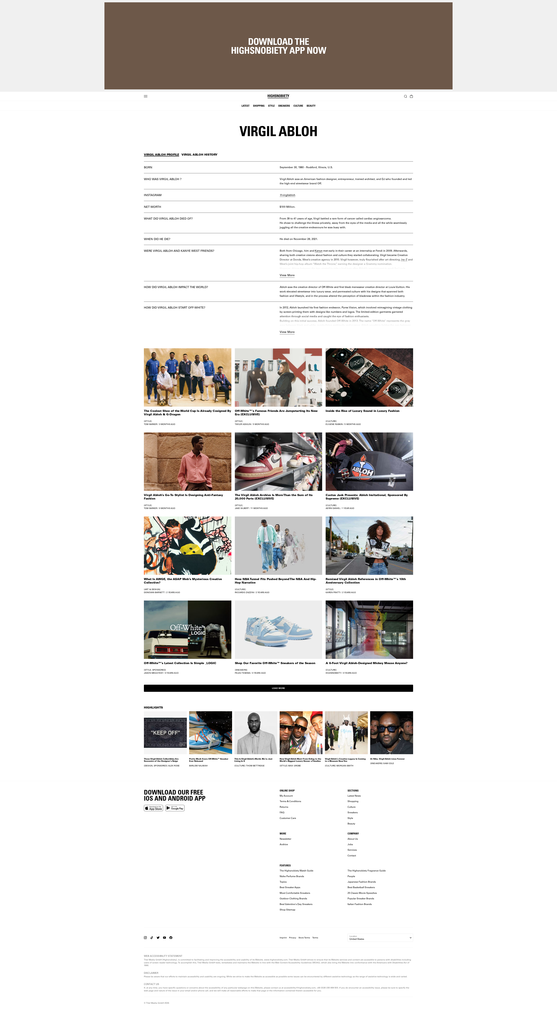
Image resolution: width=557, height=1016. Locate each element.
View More (287, 275)
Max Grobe (294, 765)
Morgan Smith (345, 765)
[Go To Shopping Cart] (411, 96)
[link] (187, 386)
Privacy (292, 937)
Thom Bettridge (255, 765)
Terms (315, 937)
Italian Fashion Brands (360, 903)
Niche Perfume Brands (292, 876)
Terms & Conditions (290, 801)
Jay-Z (404, 259)
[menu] (145, 96)
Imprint (283, 937)
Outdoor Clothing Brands (293, 898)
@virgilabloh (287, 195)
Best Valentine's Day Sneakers (296, 903)
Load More (278, 688)
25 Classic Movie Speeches (362, 892)
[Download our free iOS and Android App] (153, 808)
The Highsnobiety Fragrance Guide (367, 870)
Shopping (259, 105)
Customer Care (288, 817)
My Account (286, 795)
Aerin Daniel (333, 508)
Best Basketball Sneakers (361, 887)
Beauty (311, 105)
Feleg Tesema (243, 673)
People (351, 876)
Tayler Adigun (243, 424)
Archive (284, 844)
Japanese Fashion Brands (362, 881)
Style (271, 105)
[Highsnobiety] (278, 96)
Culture (298, 105)
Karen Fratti (333, 592)
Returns (284, 806)
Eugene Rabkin (334, 424)
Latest (245, 105)
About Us (353, 838)
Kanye (318, 250)
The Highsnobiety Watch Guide (296, 870)
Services (352, 849)
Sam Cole (388, 763)
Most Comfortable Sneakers (295, 892)
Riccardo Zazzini (244, 592)
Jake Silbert (242, 508)
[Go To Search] (405, 96)
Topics (283, 881)
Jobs (350, 844)
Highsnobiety (333, 673)
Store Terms (304, 937)
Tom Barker (150, 424)
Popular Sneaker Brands (361, 898)
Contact (352, 855)
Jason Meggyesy (153, 673)
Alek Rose (174, 765)
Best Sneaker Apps (290, 887)
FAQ (282, 812)
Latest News (354, 795)
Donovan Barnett (154, 592)
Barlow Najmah (198, 765)
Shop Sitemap (287, 909)
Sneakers (284, 105)
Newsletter (285, 838)
